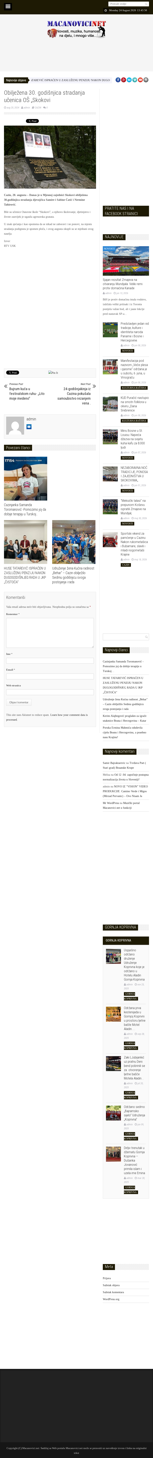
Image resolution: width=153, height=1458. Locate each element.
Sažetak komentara (113, 1292)
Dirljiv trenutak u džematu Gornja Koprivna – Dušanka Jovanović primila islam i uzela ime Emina (134, 1160)
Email (10, 669)
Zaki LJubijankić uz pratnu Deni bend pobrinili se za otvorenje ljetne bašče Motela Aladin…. (134, 1067)
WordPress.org (111, 1299)
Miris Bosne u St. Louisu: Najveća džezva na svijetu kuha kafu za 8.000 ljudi (133, 439)
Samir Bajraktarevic (114, 762)
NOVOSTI (109, 248)
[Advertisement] (76, 55)
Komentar (13, 614)
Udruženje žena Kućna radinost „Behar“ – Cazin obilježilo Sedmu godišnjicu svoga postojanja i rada (125, 704)
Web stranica (13, 685)
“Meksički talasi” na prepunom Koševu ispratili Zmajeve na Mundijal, (133, 507)
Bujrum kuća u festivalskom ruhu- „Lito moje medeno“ (26, 391)
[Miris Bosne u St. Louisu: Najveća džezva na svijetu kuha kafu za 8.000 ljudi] (110, 436)
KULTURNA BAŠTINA (134, 388)
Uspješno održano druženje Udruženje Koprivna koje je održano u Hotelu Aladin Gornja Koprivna (134, 964)
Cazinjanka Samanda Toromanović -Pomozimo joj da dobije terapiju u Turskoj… (25, 509)
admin (27, 107)
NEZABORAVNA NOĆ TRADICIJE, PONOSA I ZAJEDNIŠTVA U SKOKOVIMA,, (134, 474)
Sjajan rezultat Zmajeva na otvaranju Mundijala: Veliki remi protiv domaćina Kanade (122, 284)
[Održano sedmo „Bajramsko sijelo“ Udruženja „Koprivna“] (113, 1113)
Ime (9, 653)
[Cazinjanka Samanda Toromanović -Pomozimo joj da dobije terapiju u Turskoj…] (26, 479)
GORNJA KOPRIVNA (118, 940)
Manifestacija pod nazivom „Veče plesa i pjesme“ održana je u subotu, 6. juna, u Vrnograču (134, 369)
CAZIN (38, 107)
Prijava (107, 1278)
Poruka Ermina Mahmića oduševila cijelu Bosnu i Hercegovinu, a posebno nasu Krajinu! (124, 732)
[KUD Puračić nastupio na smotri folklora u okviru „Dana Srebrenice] (110, 403)
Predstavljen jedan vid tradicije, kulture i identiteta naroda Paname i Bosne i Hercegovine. (135, 332)
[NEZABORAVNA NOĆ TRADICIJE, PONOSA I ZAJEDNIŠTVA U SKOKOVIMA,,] (110, 473)
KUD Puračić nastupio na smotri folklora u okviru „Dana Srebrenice (135, 404)
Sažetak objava (111, 1285)
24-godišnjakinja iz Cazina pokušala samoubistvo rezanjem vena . (74, 394)
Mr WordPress (111, 803)
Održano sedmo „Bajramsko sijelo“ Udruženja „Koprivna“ (134, 1113)
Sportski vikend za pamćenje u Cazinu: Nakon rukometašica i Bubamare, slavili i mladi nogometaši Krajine (134, 543)
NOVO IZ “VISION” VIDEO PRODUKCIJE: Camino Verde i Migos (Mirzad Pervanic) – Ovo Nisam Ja (125, 791)
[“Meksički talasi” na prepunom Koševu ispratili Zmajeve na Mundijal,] (110, 506)
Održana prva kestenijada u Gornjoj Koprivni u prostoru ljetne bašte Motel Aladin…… (134, 1018)
